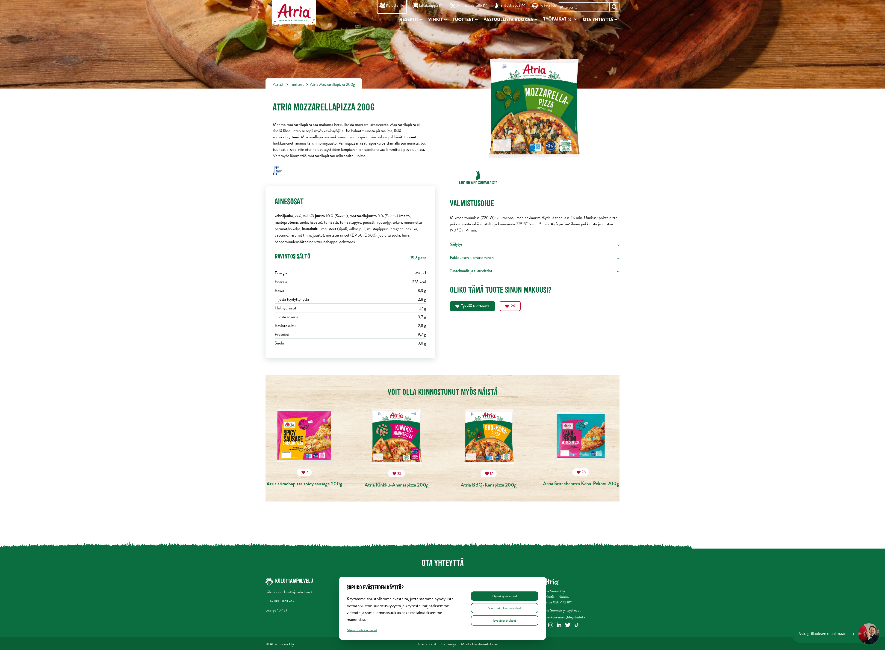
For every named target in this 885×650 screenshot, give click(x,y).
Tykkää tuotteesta (475, 306)
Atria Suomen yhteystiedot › (562, 610)
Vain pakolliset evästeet (504, 608)
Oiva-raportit (426, 644)
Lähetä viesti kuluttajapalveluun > (289, 592)
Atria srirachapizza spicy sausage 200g (304, 478)
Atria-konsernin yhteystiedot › (563, 617)
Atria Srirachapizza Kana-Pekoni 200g (581, 478)
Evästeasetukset (504, 620)
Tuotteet (297, 84)
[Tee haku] (614, 7)
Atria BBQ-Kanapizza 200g (488, 479)
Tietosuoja (448, 644)
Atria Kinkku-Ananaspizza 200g (396, 479)
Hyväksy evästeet (504, 596)
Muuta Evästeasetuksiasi (479, 644)
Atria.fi (278, 84)
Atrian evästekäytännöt (362, 629)
